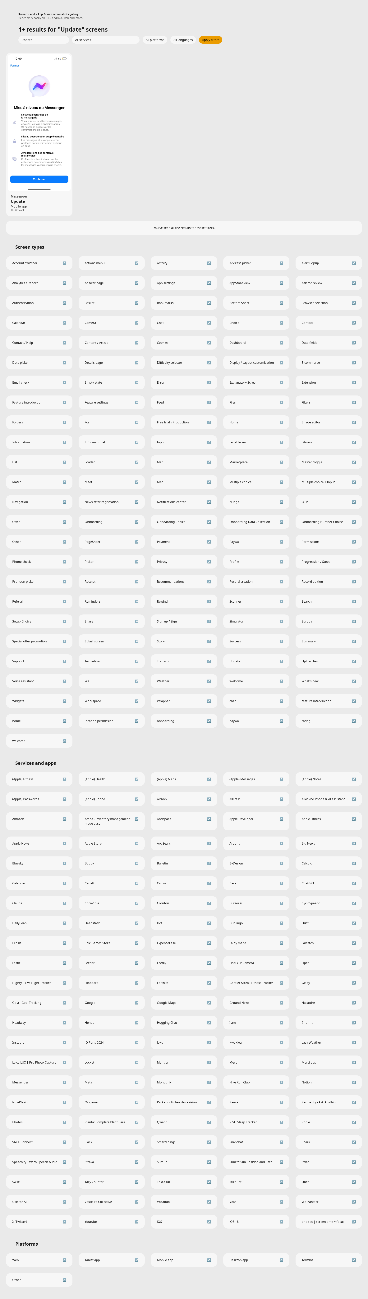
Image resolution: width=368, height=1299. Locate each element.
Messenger (19, 196)
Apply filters (210, 40)
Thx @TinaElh (18, 210)
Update (18, 201)
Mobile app (19, 206)
